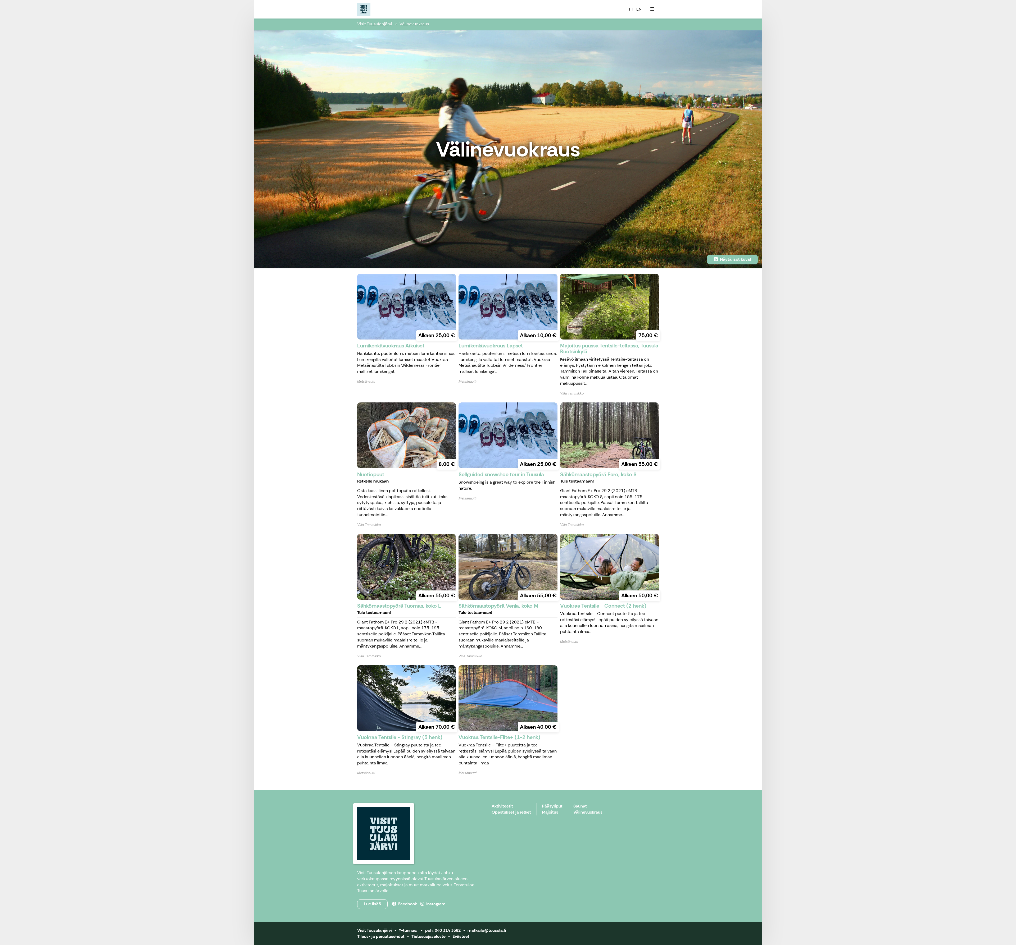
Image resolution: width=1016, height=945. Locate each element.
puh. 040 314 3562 (443, 930)
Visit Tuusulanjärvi (374, 24)
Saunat (580, 806)
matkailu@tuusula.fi (487, 930)
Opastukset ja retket (511, 812)
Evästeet (460, 936)
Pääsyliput (552, 806)
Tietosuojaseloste (428, 936)
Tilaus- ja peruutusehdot (381, 936)
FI (631, 9)
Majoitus (550, 812)
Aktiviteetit (502, 806)
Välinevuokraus (414, 24)
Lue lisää (372, 904)
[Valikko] (652, 9)
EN (639, 9)
